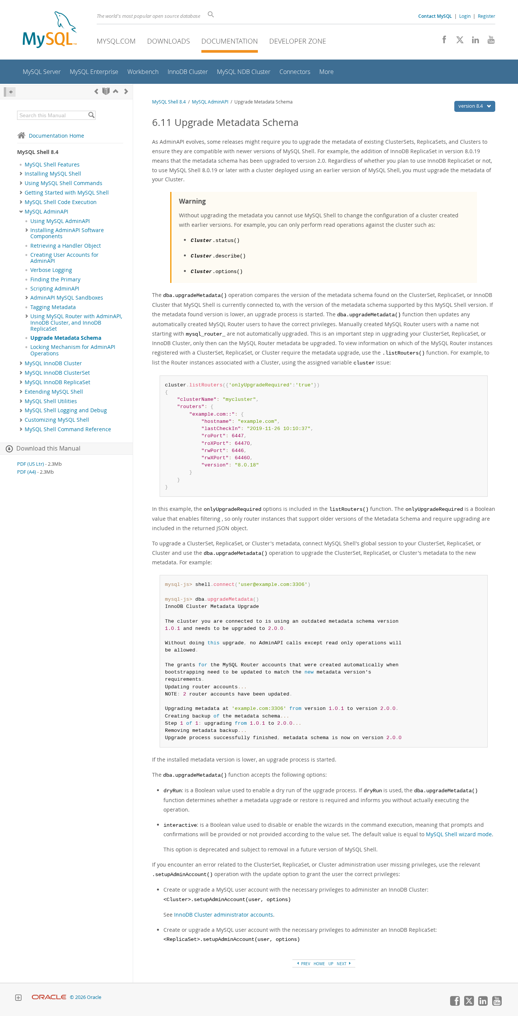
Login (465, 16)
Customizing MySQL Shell (57, 419)
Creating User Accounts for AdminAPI (64, 257)
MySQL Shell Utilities (51, 401)
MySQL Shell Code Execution (61, 202)
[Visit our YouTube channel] (488, 42)
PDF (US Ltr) (30, 464)
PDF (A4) (26, 472)
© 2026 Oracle (85, 997)
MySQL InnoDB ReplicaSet (57, 382)
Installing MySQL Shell (53, 173)
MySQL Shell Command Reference (68, 429)
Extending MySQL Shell (54, 391)
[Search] (91, 115)
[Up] (115, 91)
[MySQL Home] (49, 30)
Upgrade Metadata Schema (65, 337)
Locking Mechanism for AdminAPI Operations (72, 350)
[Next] (126, 91)
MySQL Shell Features (52, 164)
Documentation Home (56, 135)
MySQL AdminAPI (46, 211)
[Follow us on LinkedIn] (473, 42)
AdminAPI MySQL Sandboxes (66, 297)
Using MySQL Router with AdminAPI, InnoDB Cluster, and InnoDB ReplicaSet (76, 322)
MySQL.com (116, 41)
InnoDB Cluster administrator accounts (223, 914)
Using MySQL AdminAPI (60, 221)
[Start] (106, 91)
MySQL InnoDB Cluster (53, 363)
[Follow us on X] (457, 42)
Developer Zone (297, 41)
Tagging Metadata (53, 307)
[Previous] (96, 91)
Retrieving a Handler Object (65, 245)
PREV (305, 963)
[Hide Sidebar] (10, 92)
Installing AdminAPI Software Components (67, 233)
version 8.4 (471, 105)
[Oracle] (49, 997)
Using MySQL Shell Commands (63, 183)
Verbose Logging (51, 270)
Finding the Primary (55, 279)
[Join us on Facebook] (442, 42)
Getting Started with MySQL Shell (67, 192)
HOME (319, 963)
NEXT (342, 963)
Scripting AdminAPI (54, 288)
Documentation (229, 41)
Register (486, 16)
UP (330, 963)
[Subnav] (21, 173)
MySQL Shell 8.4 (169, 102)
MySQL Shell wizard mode (459, 834)
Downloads (168, 41)
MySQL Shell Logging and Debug (66, 410)
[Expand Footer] (18, 998)
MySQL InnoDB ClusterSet (57, 372)
